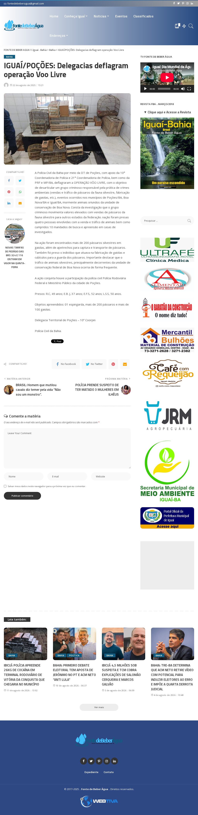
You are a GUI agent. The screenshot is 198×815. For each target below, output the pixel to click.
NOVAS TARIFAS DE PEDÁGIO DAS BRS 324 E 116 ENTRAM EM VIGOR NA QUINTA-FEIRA (14, 257)
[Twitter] (20, 180)
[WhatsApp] (20, 191)
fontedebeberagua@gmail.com (25, 3)
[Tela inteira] (189, 89)
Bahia (9, 56)
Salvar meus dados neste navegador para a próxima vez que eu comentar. (47, 486)
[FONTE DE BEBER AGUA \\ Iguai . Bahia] (24, 26)
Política (74, 655)
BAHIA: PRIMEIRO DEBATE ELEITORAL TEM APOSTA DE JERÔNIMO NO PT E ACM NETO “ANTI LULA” (74, 672)
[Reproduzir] (145, 89)
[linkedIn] (9, 203)
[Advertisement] (169, 565)
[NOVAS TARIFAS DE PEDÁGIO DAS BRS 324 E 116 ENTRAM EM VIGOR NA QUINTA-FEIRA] (14, 233)
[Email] (20, 203)
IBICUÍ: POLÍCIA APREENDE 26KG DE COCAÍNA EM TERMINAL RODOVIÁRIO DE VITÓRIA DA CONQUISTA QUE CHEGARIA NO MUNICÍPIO (24, 675)
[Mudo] (183, 89)
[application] (167, 77)
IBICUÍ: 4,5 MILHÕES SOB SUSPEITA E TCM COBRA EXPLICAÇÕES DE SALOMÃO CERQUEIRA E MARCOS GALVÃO (121, 675)
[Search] (191, 26)
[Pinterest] (9, 191)
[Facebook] (9, 180)
